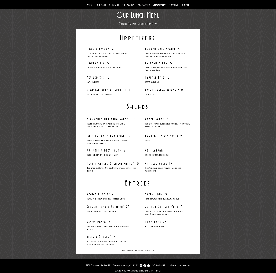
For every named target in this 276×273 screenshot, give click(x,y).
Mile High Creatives (154, 271)
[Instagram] (148, 265)
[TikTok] (141, 265)
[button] (100, 5)
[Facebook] (144, 265)
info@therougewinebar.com (178, 265)
